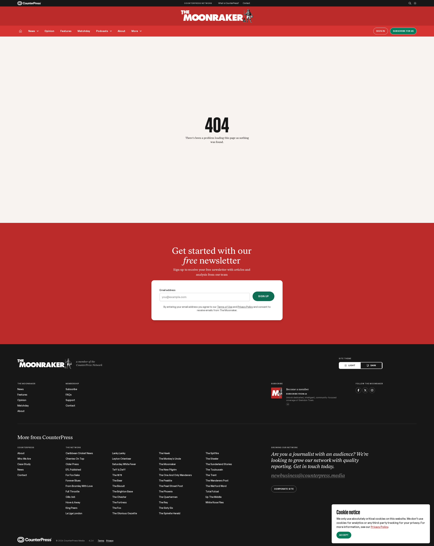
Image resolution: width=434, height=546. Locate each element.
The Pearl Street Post (171, 486)
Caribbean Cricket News (79, 453)
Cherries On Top (75, 459)
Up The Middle (213, 497)
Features (65, 31)
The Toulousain (214, 469)
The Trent (211, 475)
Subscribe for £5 (403, 31)
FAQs (69, 394)
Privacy (109, 540)
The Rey (163, 502)
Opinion (49, 31)
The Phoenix (166, 491)
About (121, 31)
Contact (246, 3)
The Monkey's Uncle (170, 459)
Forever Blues (73, 480)
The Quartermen (168, 497)
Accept (344, 535)
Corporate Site (284, 489)
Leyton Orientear (121, 459)
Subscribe (71, 389)
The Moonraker (167, 464)
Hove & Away (73, 502)
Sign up (263, 296)
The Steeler (211, 459)
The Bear (117, 480)
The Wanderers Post (217, 480)
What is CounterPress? (228, 3)
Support (70, 400)
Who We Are (24, 459)
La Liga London (74, 513)
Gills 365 (70, 497)
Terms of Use (224, 306)
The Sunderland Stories (218, 464)
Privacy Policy (379, 527)
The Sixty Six (166, 508)
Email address (167, 290)
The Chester (119, 497)
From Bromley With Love (79, 486)
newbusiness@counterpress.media (308, 476)
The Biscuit (118, 486)
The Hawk (164, 453)
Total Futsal (212, 491)
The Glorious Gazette (124, 513)
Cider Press (72, 464)
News (31, 31)
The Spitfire (212, 453)
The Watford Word (215, 486)
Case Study (24, 464)
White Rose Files (214, 502)
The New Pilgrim (168, 469)
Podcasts (102, 31)
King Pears (71, 508)
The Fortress (119, 502)
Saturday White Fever (124, 464)
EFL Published (73, 469)
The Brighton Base (122, 491)
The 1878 (117, 475)
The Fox (116, 508)
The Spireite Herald (169, 513)
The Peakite (165, 480)
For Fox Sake (73, 475)
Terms (101, 540)
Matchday (84, 31)
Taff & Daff (119, 469)
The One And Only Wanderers (175, 475)
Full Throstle (72, 491)
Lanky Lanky (118, 453)
